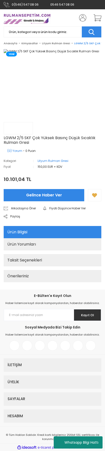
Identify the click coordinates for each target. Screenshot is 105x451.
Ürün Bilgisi (17, 232)
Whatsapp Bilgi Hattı (81, 442)
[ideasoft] (27, 447)
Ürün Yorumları (21, 244)
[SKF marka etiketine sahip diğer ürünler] (18, 128)
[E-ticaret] (52, 447)
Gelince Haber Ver (44, 195)
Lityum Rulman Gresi (53, 161)
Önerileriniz (18, 276)
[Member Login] (81, 18)
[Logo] (27, 18)
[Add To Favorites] (94, 195)
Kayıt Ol (87, 315)
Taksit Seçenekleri (24, 260)
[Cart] (95, 18)
